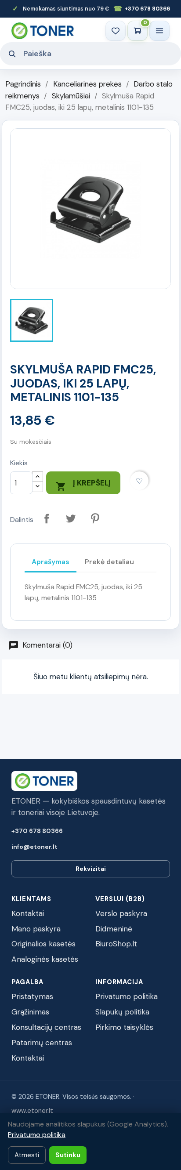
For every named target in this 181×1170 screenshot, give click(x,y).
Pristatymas (32, 996)
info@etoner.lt (34, 847)
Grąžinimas (30, 1012)
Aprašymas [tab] (50, 561)
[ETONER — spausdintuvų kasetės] (42, 30)
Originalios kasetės (43, 944)
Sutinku (67, 1155)
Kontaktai (27, 913)
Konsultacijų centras (46, 1027)
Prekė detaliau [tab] (109, 561)
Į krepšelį (83, 485)
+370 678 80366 (141, 8)
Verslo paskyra (121, 913)
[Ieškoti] (12, 53)
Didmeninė (113, 929)
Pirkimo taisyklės (124, 1027)
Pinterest (95, 518)
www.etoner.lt (32, 1110)
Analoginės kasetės (44, 959)
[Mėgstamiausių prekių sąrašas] (115, 30)
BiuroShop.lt (116, 944)
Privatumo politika (126, 996)
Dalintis (46, 518)
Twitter (71, 518)
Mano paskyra (36, 929)
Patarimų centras (41, 1042)
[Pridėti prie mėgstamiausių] (139, 480)
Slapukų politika (122, 1012)
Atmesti (26, 1155)
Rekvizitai (91, 869)
